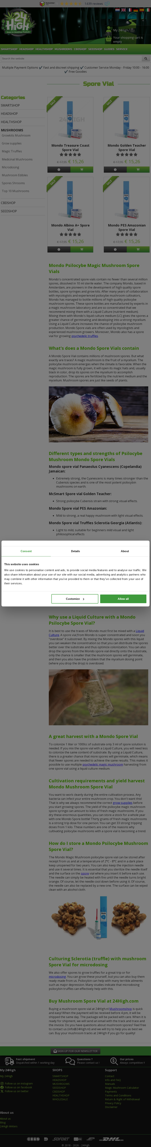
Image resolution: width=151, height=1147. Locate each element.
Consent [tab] (26, 551)
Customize (73, 598)
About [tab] (125, 551)
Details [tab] (75, 551)
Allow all (123, 598)
